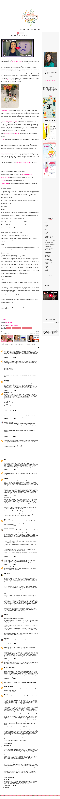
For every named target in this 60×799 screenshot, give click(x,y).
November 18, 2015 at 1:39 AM (10, 495)
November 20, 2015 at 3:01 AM (10, 635)
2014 (45, 263)
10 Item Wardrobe (47, 278)
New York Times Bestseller (17, 61)
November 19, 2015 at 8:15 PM (10, 612)
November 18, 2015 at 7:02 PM (10, 556)
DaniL (5, 380)
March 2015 (47, 259)
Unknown (6, 349)
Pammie (5, 459)
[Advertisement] (50, 40)
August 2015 (47, 252)
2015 (45, 235)
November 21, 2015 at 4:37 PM (10, 658)
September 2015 (48, 251)
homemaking (46, 285)
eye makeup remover (8, 133)
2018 (45, 230)
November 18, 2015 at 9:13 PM (10, 564)
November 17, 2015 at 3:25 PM (10, 418)
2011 (45, 267)
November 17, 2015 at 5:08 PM (10, 457)
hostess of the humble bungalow (11, 420)
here (30, 166)
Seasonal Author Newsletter (12, 325)
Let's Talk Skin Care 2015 (49, 242)
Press (35, 29)
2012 (45, 266)
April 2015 (47, 258)
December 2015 (48, 236)
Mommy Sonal (7, 359)
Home (21, 29)
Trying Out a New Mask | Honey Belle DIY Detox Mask (7, 343)
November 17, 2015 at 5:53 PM (10, 469)
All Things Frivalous (8, 667)
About (24, 29)
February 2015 (48, 260)
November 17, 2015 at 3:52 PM (10, 436)
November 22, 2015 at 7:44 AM (10, 665)
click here (8, 79)
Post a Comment (6, 787)
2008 (45, 271)
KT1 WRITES (6, 558)
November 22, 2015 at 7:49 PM (10, 678)
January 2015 (48, 262)
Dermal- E (3, 139)
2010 (45, 269)
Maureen (6, 573)
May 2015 (47, 256)
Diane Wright (6, 779)
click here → (47, 73)
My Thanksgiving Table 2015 (50, 240)
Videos (31, 29)
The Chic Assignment (48, 283)
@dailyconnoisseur (8, 322)
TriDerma (6, 680)
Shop (39, 29)
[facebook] (45, 80)
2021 (45, 226)
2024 (45, 222)
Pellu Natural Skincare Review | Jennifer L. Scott (19, 343)
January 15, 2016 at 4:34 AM (9, 777)
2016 (45, 233)
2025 (45, 221)
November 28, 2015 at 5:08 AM (10, 684)
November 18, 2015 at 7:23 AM (10, 516)
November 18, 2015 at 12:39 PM (10, 525)
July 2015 (47, 253)
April (5, 694)
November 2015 (48, 237)
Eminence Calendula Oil (5, 153)
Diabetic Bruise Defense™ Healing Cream (28, 682)
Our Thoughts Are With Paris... (50, 244)
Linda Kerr (6, 439)
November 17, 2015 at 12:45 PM (10, 390)
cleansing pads (16, 133)
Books (28, 29)
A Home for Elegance (5, 177)
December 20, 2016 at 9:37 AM (10, 785)
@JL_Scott (6, 319)
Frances (5, 660)
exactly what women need (27, 174)
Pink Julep (3, 180)
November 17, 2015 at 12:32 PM (10, 357)
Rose (5, 614)
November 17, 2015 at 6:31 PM (10, 476)
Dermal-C (5, 144)
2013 (45, 264)
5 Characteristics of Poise (49, 248)
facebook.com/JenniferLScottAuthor (12, 316)
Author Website (7, 313)
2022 (45, 225)
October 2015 (48, 249)
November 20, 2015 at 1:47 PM (10, 643)
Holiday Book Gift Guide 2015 (50, 238)
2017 (45, 232)
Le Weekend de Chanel (5, 110)
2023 (45, 223)
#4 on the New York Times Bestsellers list (24, 162)
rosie (5, 478)
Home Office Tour (48, 246)
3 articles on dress (47, 281)
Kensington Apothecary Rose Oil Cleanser (9, 121)
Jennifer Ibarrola (7, 686)
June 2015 (47, 255)
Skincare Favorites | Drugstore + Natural (31, 343)
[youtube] (54, 80)
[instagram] (52, 80)
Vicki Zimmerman (7, 528)
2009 (45, 270)
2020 (45, 228)
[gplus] (50, 80)
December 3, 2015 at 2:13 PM (9, 691)
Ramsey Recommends (5, 169)
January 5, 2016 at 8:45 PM (9, 743)
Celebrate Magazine (5, 183)
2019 (45, 229)
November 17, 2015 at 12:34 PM (10, 377)
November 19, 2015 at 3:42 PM (10, 570)
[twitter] (47, 80)
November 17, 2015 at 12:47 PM (10, 410)
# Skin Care (21, 33)
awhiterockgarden (8, 566)
